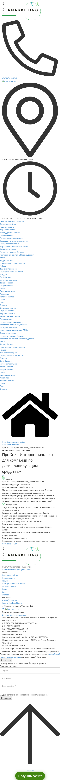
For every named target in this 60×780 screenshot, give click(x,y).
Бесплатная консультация (14, 614)
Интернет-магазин (10, 444)
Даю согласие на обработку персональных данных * (26, 694)
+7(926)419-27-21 (10, 78)
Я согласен (6, 660)
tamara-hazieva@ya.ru (12, 603)
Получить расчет (30, 776)
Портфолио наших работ (13, 441)
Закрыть (30, 770)
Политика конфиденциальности (16, 569)
